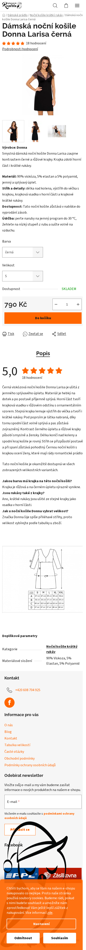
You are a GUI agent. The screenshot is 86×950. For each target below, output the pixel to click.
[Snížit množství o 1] (56, 304)
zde (49, 912)
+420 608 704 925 (27, 690)
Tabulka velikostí (17, 745)
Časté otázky (14, 751)
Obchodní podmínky (19, 758)
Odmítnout (23, 938)
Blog (8, 731)
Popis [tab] (43, 353)
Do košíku (43, 318)
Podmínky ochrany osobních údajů (30, 765)
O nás (8, 725)
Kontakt (10, 738)
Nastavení (41, 924)
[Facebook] (9, 703)
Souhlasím (59, 938)
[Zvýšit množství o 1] (78, 304)
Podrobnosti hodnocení (20, 49)
